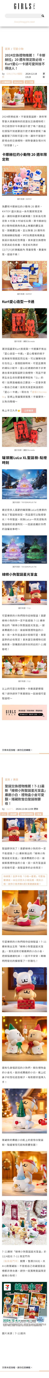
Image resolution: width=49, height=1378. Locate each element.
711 (4, 814)
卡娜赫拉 (6, 82)
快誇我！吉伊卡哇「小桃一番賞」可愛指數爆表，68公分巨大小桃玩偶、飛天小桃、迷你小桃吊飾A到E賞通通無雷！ (24, 880)
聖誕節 (14, 814)
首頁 (7, 49)
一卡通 (30, 82)
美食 (15, 780)
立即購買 (28, 410)
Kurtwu (18, 82)
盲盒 (39, 814)
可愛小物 (18, 49)
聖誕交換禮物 (27, 814)
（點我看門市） (11, 1261)
